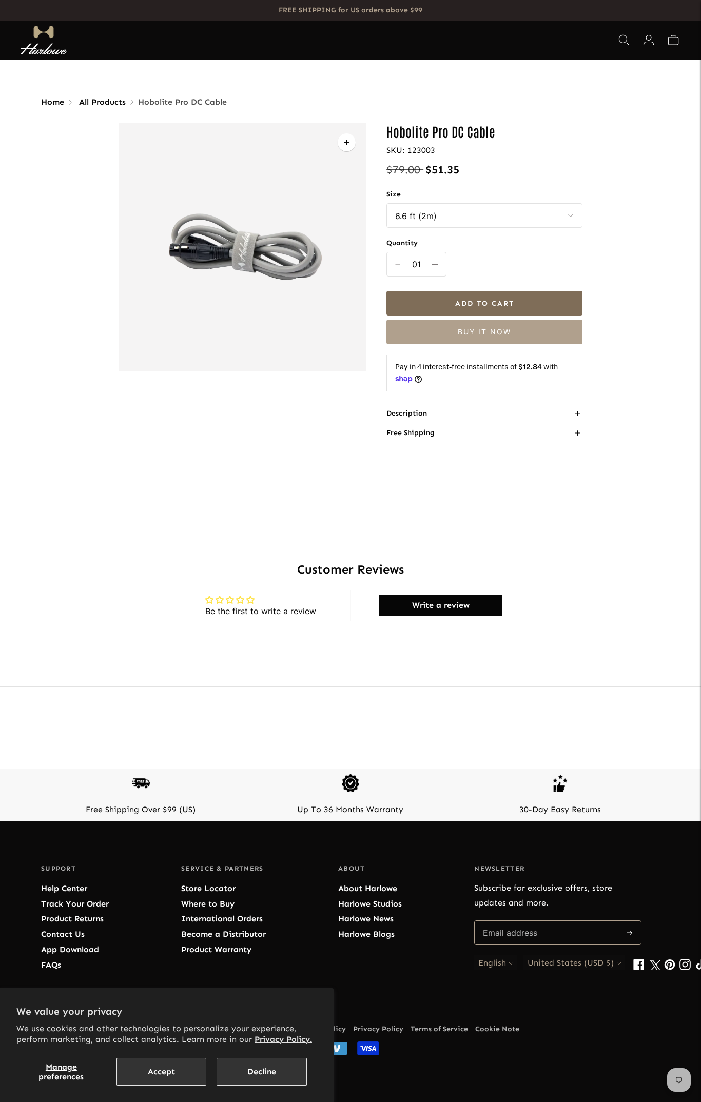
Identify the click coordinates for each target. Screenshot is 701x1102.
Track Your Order (75, 904)
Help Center (64, 888)
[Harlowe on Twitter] (654, 967)
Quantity (402, 243)
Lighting (302, 40)
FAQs (51, 965)
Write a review (441, 605)
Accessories (365, 40)
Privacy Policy (378, 1029)
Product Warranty (216, 949)
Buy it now (484, 331)
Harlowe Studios (370, 904)
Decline (261, 1071)
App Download (70, 949)
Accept (161, 1071)
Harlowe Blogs (366, 934)
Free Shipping (410, 432)
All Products (102, 102)
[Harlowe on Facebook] (639, 967)
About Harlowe (367, 888)
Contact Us (63, 934)
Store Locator (208, 888)
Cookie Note (497, 1029)
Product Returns (72, 918)
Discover (455, 40)
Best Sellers (245, 40)
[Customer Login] (648, 40)
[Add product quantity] (397, 264)
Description (406, 413)
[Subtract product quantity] (435, 264)
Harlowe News (366, 918)
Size (393, 194)
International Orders (222, 918)
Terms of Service (439, 1029)
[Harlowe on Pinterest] (669, 967)
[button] (673, 40)
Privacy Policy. (283, 1039)
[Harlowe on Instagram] (685, 967)
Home (52, 102)
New (416, 40)
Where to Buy (208, 904)
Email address (509, 921)
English (492, 963)
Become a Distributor (223, 934)
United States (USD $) (571, 963)
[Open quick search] (624, 40)
